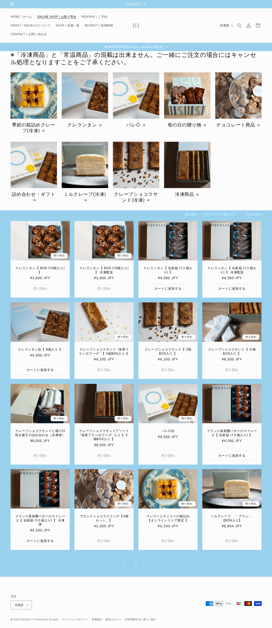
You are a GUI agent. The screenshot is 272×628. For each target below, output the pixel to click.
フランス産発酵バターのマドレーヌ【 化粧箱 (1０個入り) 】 (232, 433)
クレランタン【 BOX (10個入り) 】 (40, 270)
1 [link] (125, 565)
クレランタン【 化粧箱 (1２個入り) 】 (168, 270)
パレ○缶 (168, 431)
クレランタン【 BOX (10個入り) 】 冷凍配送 (104, 270)
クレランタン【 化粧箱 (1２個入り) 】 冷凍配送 (232, 270)
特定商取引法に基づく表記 (140, 619)
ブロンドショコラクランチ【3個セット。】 (104, 518)
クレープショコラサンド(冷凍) (136, 197)
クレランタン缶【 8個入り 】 (40, 349)
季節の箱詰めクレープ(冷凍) (33, 127)
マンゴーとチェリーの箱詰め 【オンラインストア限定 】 (169, 518)
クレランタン (82, 125)
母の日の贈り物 (184, 125)
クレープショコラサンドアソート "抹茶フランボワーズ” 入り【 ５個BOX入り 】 (104, 435)
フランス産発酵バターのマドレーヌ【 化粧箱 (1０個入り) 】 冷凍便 (40, 520)
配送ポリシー (113, 619)
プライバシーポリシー (75, 619)
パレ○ (133, 125)
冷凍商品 (184, 194)
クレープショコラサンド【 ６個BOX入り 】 (232, 351)
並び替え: (191, 214)
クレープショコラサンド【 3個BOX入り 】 (168, 351)
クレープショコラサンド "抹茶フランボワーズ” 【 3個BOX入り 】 (104, 351)
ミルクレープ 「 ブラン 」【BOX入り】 (232, 518)
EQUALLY (27, 619)
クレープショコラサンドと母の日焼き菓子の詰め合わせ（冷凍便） (40, 433)
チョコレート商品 (235, 125)
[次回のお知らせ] (260, 47)
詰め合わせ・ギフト (34, 194)
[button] (239, 25)
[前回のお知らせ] (11, 47)
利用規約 (97, 619)
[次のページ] (147, 565)
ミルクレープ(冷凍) (85, 194)
